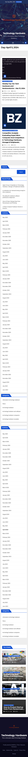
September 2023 (7, 340)
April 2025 (5, 267)
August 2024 (6, 298)
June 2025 (5, 259)
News (4, 403)
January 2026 (6, 232)
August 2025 (6, 252)
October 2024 (6, 290)
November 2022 (7, 378)
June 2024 (5, 305)
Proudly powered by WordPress (9, 744)
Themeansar (13, 746)
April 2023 (5, 359)
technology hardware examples (11, 419)
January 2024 (6, 324)
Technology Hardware (14, 33)
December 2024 (7, 282)
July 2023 (5, 347)
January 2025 (6, 278)
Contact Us (16, 750)
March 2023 (6, 363)
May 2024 (5, 309)
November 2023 (7, 332)
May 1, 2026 (8, 695)
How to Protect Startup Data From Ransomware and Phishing (14, 709)
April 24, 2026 (8, 711)
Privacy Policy (22, 750)
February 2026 (6, 229)
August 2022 (6, 382)
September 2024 (7, 294)
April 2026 (5, 221)
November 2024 (7, 286)
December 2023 (7, 328)
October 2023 (6, 336)
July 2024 (5, 301)
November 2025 (7, 240)
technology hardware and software (12, 411)
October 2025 (6, 244)
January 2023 (6, 370)
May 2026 (5, 217)
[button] (23, 42)
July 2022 (5, 386)
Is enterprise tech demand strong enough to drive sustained (14, 676)
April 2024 (5, 313)
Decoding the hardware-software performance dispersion (14, 692)
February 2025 (6, 275)
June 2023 (5, 351)
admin (14, 91)
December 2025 (7, 236)
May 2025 (5, 263)
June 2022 (5, 389)
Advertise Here (9, 750)
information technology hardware (10, 130)
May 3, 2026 (8, 662)
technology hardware (7, 81)
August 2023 (6, 344)
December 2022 (7, 374)
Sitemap (14, 753)
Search (4, 167)
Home (4, 750)
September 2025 (7, 248)
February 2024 (6, 321)
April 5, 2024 (7, 91)
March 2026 (6, 225)
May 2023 (5, 355)
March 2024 (6, 317)
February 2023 (6, 367)
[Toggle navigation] (13, 43)
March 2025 (6, 271)
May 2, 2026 (8, 678)
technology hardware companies (11, 415)
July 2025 (5, 255)
